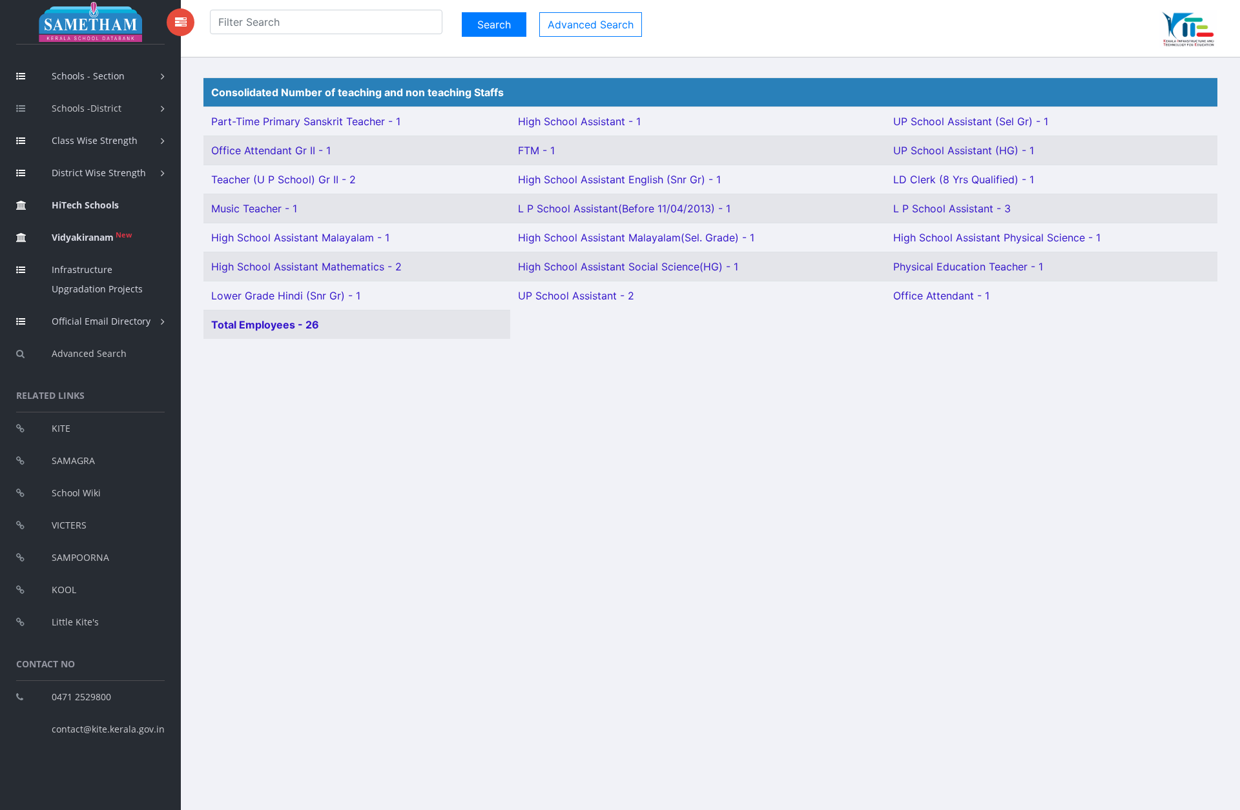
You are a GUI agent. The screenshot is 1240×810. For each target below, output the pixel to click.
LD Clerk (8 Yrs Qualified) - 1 (963, 179)
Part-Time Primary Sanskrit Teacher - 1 (305, 121)
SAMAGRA (73, 460)
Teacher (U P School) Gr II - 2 (283, 179)
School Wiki (76, 493)
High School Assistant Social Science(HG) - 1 (628, 266)
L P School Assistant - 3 (952, 208)
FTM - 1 (536, 150)
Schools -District (86, 108)
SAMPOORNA (80, 557)
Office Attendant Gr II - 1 (271, 150)
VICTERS (69, 525)
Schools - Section (88, 76)
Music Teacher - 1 (254, 208)
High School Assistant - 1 (579, 121)
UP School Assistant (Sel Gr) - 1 (970, 121)
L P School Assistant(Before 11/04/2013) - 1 (624, 208)
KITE (61, 428)
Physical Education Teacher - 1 (968, 266)
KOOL (64, 589)
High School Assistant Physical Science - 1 (996, 237)
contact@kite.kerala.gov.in (108, 729)
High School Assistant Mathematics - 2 (306, 266)
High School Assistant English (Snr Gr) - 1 (619, 179)
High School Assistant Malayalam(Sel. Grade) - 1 (636, 237)
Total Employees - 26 (265, 324)
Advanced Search (89, 353)
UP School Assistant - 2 (576, 295)
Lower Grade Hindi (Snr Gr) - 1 (285, 295)
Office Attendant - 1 (941, 295)
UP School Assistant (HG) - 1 (963, 150)
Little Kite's (75, 622)
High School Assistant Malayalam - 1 (300, 237)
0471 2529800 (81, 697)
